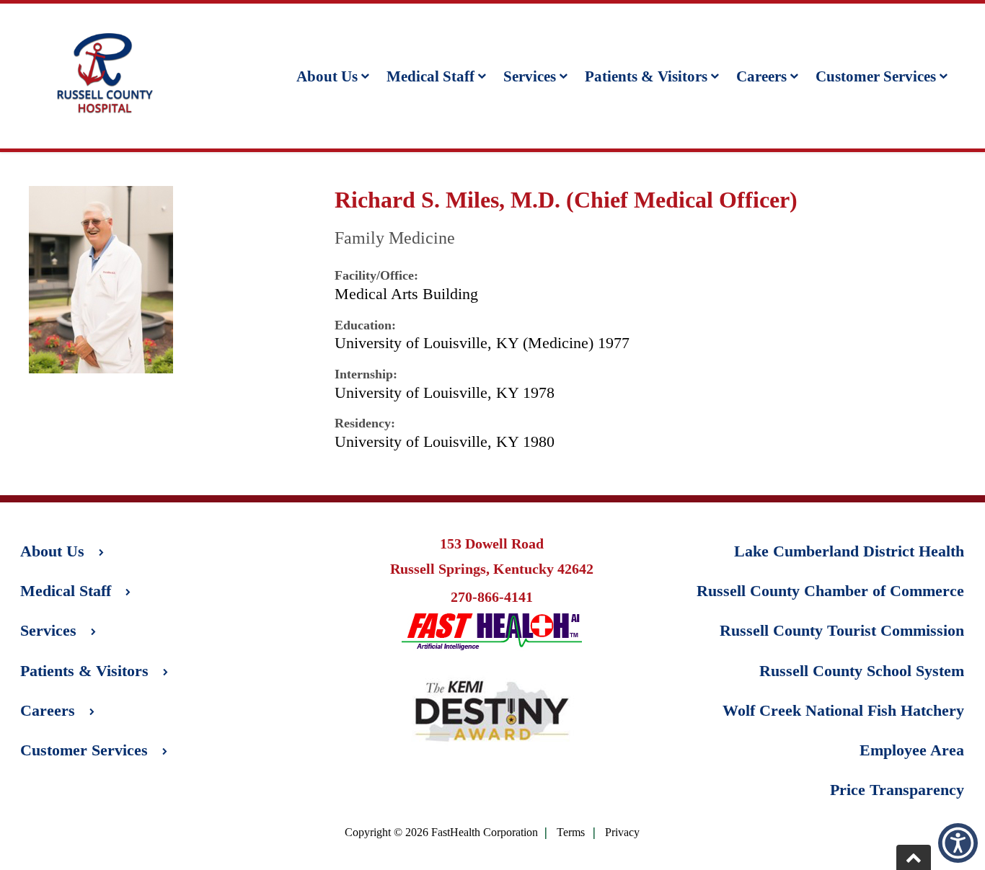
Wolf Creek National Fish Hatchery (843, 710)
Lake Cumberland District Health (849, 551)
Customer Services (876, 76)
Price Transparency (897, 790)
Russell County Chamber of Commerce (830, 591)
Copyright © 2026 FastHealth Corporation (441, 832)
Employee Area (912, 750)
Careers (761, 76)
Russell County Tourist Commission (842, 630)
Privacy (622, 832)
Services (529, 76)
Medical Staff (430, 76)
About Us (327, 76)
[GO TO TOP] (913, 857)
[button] (958, 843)
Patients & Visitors (646, 76)
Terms (571, 832)
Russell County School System (861, 671)
